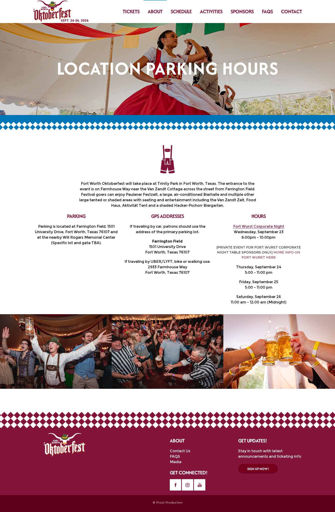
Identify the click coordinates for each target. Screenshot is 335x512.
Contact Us (180, 451)
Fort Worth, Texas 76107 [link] (167, 252)
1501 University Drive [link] (167, 247)
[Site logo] (61, 11)
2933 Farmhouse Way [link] (167, 267)
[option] (56, 351)
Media (175, 462)
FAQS (175, 456)
